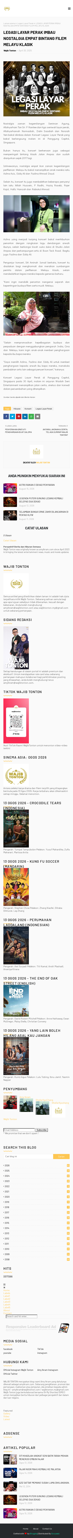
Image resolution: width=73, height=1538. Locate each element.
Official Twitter (10, 1373)
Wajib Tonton (10, 50)
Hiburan (17, 408)
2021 (37, 1191)
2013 (37, 1233)
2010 (37, 1249)
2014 (37, 1228)
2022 (37, 1186)
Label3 (6, 1301)
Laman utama (9, 23)
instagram (42, 1353)
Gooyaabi (55, 1533)
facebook (8, 1349)
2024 (37, 1176)
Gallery (6, 1413)
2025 (37, 1170)
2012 (37, 1238)
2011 (37, 1243)
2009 (37, 1254)
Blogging (34, 1533)
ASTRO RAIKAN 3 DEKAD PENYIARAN (37, 485)
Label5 (6, 1307)
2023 (37, 1181)
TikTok (40, 1349)
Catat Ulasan (9, 540)
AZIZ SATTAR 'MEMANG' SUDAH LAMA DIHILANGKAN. (44, 1482)
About (6, 1310)
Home (6, 1290)
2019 (37, 1202)
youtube (7, 1353)
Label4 (6, 1304)
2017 (37, 1212)
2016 (37, 1217)
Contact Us (47, 1528)
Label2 (6, 1298)
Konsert (28, 408)
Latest (6, 1419)
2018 (37, 1207)
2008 (37, 1259)
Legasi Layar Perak (25, 23)
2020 (37, 1196)
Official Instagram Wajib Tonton (18, 1370)
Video (6, 1416)
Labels (6, 1293)
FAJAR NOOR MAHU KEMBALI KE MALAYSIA (40, 1469)
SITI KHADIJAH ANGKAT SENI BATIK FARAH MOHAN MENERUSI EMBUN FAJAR (43, 1457)
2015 (37, 1223)
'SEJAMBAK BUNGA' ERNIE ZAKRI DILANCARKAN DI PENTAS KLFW (43, 513)
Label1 (6, 1295)
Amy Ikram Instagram (47, 1370)
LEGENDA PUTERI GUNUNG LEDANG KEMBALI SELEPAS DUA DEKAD (41, 500)
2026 (37, 1165)
